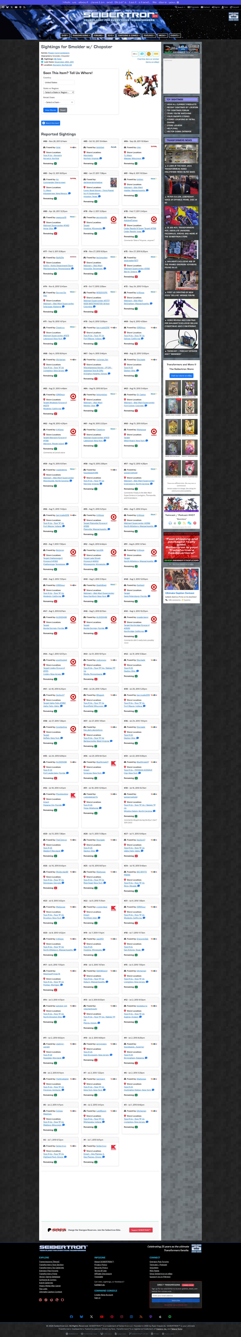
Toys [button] (110, 35)
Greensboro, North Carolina (137, 484)
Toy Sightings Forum (178, 110)
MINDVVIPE (101, 292)
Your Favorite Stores (178, 116)
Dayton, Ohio (130, 370)
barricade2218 (102, 327)
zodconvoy (101, 660)
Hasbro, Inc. (161, 1329)
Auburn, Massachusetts (94, 982)
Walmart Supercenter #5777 (96, 300)
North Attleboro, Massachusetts (139, 526)
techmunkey (101, 257)
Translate (98, 1276)
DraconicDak (142, 939)
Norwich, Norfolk (51, 158)
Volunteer (154, 1267)
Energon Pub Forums (48, 1270)
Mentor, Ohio (90, 405)
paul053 (100, 939)
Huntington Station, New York (137, 1090)
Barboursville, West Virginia (96, 741)
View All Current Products (182, 104)
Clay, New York (131, 773)
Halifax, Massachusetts (134, 190)
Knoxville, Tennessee (93, 268)
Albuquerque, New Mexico (55, 193)
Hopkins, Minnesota (93, 228)
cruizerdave (101, 907)
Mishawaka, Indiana (93, 1122)
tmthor (140, 179)
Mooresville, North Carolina (56, 481)
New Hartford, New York (95, 596)
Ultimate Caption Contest (179, 592)
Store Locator (174, 125)
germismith (101, 217)
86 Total (57, 59)
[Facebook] (71, 1316)
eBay (192, 55)
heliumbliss (101, 394)
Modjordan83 (62, 872)
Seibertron (61, 1146)
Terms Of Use (100, 1270)
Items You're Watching (179, 113)
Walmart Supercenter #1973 (56, 335)
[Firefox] (51, 1299)
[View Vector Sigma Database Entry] (149, 54)
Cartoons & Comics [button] (128, 35)
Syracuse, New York (93, 773)
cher (139, 147)
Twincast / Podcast (158, 1264)
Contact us (99, 1284)
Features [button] (148, 35)
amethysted (61, 660)
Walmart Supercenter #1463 (56, 225)
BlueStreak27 (102, 762)
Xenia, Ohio (48, 228)
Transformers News (179, 140)
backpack (100, 1079)
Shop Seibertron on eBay (161, 1273)
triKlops (140, 292)
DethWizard (101, 971)
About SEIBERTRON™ (104, 1261)
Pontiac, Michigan (51, 985)
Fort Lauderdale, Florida (54, 773)
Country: (47, 77)
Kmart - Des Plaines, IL (94, 1154)
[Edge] (56, 1299)
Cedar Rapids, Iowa (133, 231)
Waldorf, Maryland (52, 851)
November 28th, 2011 (64, 62)
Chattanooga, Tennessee (54, 564)
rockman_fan (102, 359)
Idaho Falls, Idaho (51, 706)
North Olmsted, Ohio (52, 1017)
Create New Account (103, 1294)
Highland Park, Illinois (53, 1157)
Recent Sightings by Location (182, 107)
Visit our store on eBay (181, 375)
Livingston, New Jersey (54, 370)
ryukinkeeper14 (91, 797)
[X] (91, 1316)
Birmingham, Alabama (134, 1058)
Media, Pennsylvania (93, 674)
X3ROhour (141, 327)
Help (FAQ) (172, 128)
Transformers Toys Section (51, 1264)
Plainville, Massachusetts (95, 529)
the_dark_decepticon (93, 730)
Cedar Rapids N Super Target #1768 (140, 228)
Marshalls (88, 155)
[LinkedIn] (131, 1316)
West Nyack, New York (134, 440)
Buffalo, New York (51, 738)
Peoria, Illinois (90, 1023)
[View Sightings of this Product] (156, 54)
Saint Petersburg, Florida (135, 596)
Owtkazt (140, 585)
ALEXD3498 (61, 617)
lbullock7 (60, 695)
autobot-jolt (61, 1006)
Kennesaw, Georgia (52, 883)
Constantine (61, 727)
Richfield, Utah (90, 918)
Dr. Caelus (141, 394)
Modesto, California (52, 408)
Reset (63, 110)
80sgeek (100, 695)
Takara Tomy (176, 1329)
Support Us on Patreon (160, 1276)
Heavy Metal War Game (50, 1285)
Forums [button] (98, 35)
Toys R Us (128, 947)
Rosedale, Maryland (52, 1058)
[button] (180, 7)
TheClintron (61, 840)
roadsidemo (61, 469)
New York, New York (93, 1090)
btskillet (100, 147)
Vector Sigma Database (179, 131)
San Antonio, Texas (132, 950)
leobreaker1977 (131, 260)
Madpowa (141, 429)
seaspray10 (61, 217)
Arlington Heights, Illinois (95, 373)
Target (86, 225)
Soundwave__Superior (134, 1047)
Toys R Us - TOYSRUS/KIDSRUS (138, 770)
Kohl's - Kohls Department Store (58, 265)
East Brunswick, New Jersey (96, 1055)
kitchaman (60, 359)
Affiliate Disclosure (103, 1273)
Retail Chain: (49, 97)
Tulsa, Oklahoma (91, 808)
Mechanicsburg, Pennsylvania (57, 268)
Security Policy (101, 1267)
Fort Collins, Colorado (134, 405)
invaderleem (142, 617)
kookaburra (142, 1006)
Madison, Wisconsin (52, 1125)
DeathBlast (101, 585)
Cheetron (60, 327)
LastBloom (101, 1111)
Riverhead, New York (93, 883)
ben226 (99, 550)
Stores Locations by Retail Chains (181, 121)
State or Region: (51, 88)
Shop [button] (64, 35)
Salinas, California (132, 338)
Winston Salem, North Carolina (138, 811)
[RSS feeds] (141, 1316)
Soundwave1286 (91, 472)
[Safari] (45, 1299)
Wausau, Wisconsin (133, 158)
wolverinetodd (130, 472)
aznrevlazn (101, 1044)
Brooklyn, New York (52, 918)
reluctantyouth (90, 1009)
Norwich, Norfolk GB (62, 65)
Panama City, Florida (52, 805)
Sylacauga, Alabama (52, 306)
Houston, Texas (91, 196)
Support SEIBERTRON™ (140, 1230)
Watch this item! (52, 123)
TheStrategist (62, 1079)
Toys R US (128, 367)
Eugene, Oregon (131, 1017)
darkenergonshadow (93, 182)
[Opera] (62, 1299)
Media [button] (162, 35)
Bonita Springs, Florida (53, 628)
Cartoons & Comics (47, 1279)
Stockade (141, 359)
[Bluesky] (81, 1316)
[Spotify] (169, 1316)
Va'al (58, 147)
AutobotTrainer (131, 220)
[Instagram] (121, 1316)
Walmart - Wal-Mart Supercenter (58, 303)
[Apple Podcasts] (160, 1316)
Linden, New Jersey (52, 674)
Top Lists (43, 1288)
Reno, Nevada (130, 886)
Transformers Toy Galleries (51, 1267)
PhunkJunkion (62, 794)
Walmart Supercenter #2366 (137, 523)
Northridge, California (134, 631)
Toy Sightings (174, 99)
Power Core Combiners (58, 53)
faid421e (60, 257)
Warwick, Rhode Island (53, 443)
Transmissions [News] (49, 1261)
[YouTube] (101, 1316)
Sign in (97, 1297)
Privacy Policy (100, 1264)
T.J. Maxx (128, 155)
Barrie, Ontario (131, 271)
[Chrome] (40, 1299)
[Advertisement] (26, 79)
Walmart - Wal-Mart (133, 187)
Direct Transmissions (175, 1285)
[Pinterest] (111, 1316)
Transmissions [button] (80, 35)
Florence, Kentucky (52, 1090)
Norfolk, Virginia (91, 158)
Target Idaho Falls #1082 (54, 703)
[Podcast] (150, 1316)
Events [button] (174, 35)
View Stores (50, 110)
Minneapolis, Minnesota (95, 564)
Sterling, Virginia (91, 484)
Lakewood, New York (53, 338)
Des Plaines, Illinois (93, 1157)
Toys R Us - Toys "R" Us (94, 335)
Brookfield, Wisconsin (94, 706)
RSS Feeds (154, 1270)
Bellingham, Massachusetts (136, 303)
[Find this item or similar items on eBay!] (135, 54)
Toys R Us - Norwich (52, 155)
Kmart (86, 770)
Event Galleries (46, 1282)
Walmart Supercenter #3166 (137, 268)
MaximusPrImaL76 (51, 974)
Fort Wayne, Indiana (93, 338)
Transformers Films (48, 1273)
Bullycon (60, 550)
